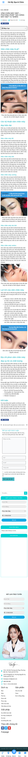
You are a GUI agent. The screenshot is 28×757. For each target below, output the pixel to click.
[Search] (25, 493)
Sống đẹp (6, 9)
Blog (2, 9)
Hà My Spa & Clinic (16, 2)
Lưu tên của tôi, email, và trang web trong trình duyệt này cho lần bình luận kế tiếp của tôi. (13, 474)
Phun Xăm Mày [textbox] (6, 511)
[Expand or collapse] (25, 28)
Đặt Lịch (14, 520)
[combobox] (14, 511)
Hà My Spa (15, 410)
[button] (5, 23)
